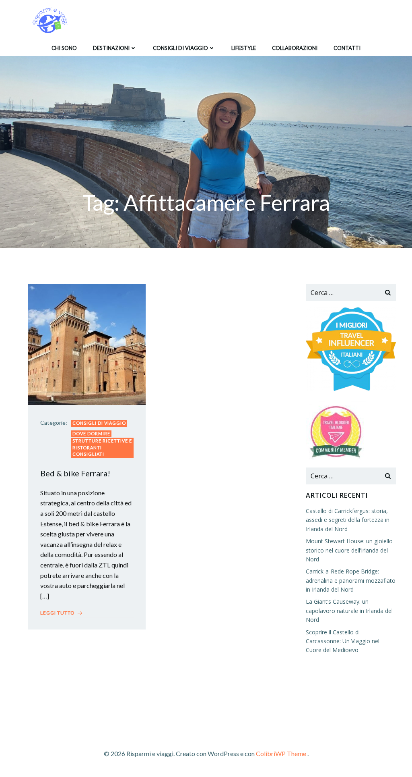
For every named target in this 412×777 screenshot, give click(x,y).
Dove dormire (91, 433)
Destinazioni (111, 48)
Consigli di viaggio (180, 48)
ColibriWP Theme (281, 753)
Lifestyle (243, 48)
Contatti (347, 48)
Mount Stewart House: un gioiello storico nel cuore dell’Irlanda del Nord (349, 550)
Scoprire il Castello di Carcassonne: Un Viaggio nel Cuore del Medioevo (342, 641)
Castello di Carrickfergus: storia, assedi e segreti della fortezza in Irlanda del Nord (347, 520)
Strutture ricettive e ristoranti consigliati (102, 447)
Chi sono (64, 48)
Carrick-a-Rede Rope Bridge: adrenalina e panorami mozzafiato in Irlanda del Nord (351, 580)
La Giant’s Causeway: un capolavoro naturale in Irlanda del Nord (349, 610)
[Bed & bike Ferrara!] (87, 343)
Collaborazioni (294, 48)
